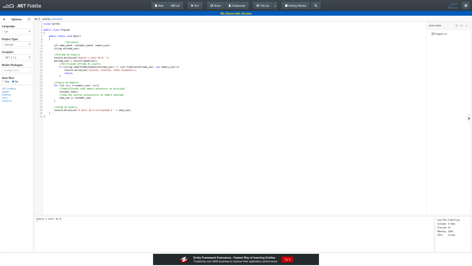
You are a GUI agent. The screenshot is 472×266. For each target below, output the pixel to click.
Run (196, 5)
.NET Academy (9, 88)
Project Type (10, 39)
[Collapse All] (466, 25)
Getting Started (297, 5)
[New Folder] (461, 25)
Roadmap (6, 94)
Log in (453, 4)
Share (217, 5)
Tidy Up (264, 5)
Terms (5, 97)
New (160, 5)
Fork (176, 5)
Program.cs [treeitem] (441, 33)
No (16, 81)
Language (8, 26)
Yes (6, 81)
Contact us (7, 100)
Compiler (7, 52)
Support (5, 91)
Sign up (452, 7)
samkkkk (57, 19)
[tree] (449, 34)
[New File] (456, 25)
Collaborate (238, 5)
